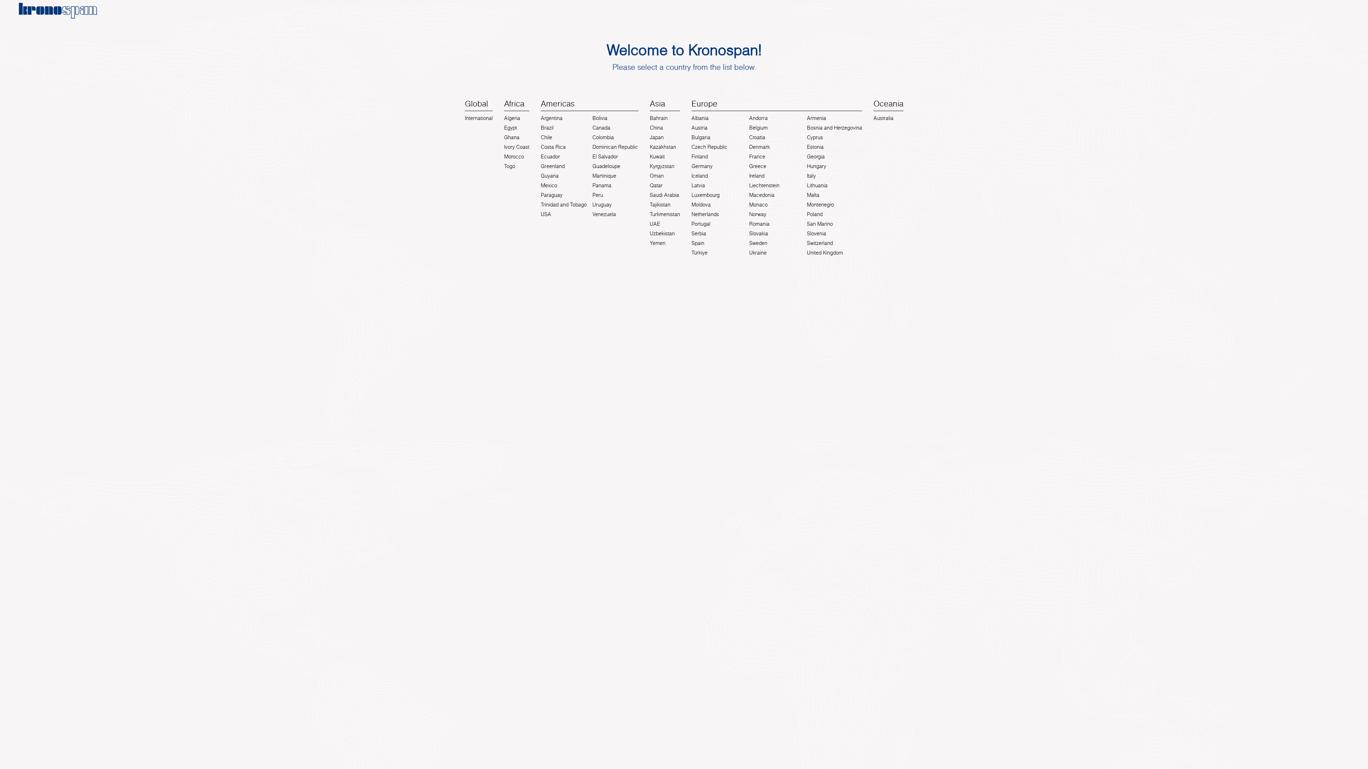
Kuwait (657, 156)
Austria (699, 127)
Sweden (758, 243)
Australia (883, 118)
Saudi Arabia (664, 195)
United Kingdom (825, 252)
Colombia (603, 137)
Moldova (701, 204)
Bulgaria (700, 137)
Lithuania (817, 185)
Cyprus (815, 137)
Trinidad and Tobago (564, 204)
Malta (813, 195)
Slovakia (758, 233)
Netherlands (705, 214)
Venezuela (604, 214)
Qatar (656, 185)
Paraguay (552, 195)
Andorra (758, 118)
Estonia (815, 147)
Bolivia (599, 118)
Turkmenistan (665, 214)
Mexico (549, 185)
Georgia (816, 156)
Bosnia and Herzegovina (834, 127)
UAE (655, 223)
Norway (757, 214)
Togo (509, 166)
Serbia (698, 233)
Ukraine (758, 252)
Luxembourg (705, 195)
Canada (601, 127)
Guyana (550, 175)
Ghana (511, 137)
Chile (546, 137)
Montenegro (820, 204)
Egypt (510, 127)
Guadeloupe (606, 166)
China (656, 127)
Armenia (816, 118)
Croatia (757, 137)
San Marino (820, 223)
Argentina (552, 118)
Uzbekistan (662, 233)
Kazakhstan (663, 147)
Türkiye (699, 252)
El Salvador (605, 156)
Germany (701, 166)
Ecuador (550, 156)
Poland (815, 214)
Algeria (512, 118)
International (479, 118)
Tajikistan (660, 204)
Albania (700, 118)
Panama (601, 185)
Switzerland (820, 243)
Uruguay (602, 204)
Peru (597, 195)
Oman (657, 175)
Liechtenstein (764, 185)
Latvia (698, 185)
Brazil (547, 127)
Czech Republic (709, 147)
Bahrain (659, 118)
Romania (759, 223)
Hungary (816, 166)
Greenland (553, 166)
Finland (699, 156)
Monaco (758, 204)
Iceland (699, 175)
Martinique (604, 175)
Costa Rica (553, 147)
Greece (757, 166)
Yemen (657, 243)
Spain (697, 243)
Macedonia (761, 195)
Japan (657, 137)
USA (546, 214)
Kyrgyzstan (662, 166)
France (757, 156)
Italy (811, 175)
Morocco (514, 156)
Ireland (757, 175)
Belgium (758, 127)
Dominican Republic (615, 147)
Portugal (700, 223)
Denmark (759, 147)
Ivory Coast (516, 147)
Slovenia (816, 233)
